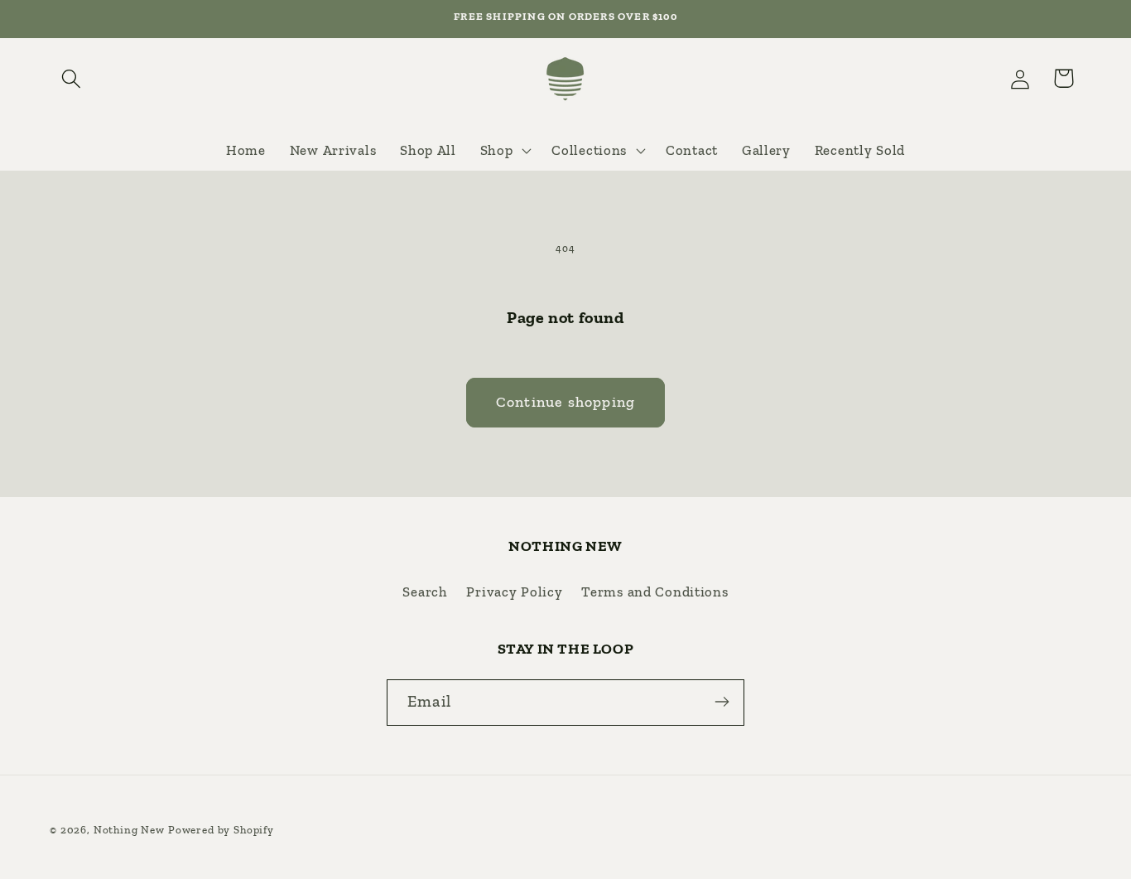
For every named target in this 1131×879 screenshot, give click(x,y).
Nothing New (129, 829)
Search (424, 592)
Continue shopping (565, 402)
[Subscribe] (722, 702)
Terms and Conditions (654, 592)
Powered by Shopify (221, 829)
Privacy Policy (514, 592)
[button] (72, 78)
